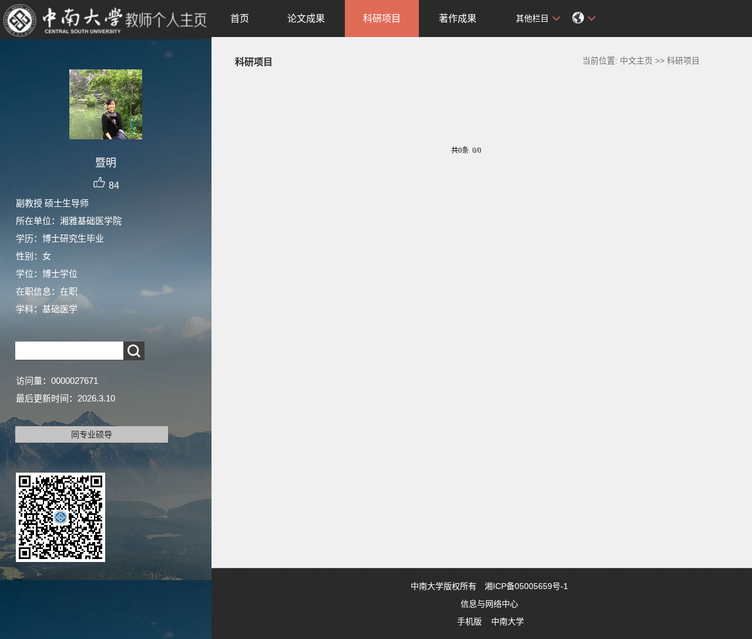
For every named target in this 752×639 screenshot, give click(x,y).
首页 (239, 19)
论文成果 (306, 19)
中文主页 (636, 60)
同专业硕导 (91, 434)
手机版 (469, 621)
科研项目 (382, 19)
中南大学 (507, 621)
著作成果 (457, 19)
